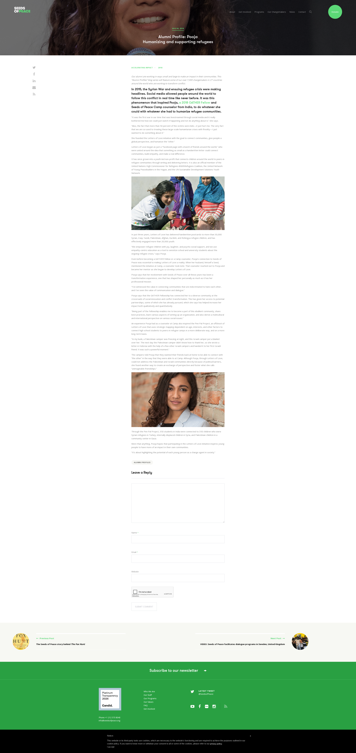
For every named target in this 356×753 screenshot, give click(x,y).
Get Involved (245, 11)
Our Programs (150, 698)
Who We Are (149, 691)
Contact (302, 11)
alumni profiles (142, 462)
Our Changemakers (277, 11)
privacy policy (216, 744)
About (232, 11)
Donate (335, 11)
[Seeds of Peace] (39, 6)
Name (135, 532)
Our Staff (148, 695)
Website (135, 571)
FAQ (146, 705)
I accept (110, 747)
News (292, 11)
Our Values (148, 702)
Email (134, 552)
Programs (259, 11)
